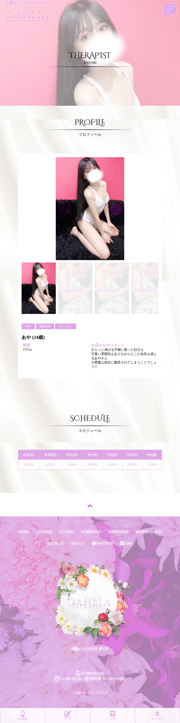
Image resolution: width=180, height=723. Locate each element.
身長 (26, 345)
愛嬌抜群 (45, 326)
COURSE (44, 531)
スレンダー (66, 326)
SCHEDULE (91, 531)
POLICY (78, 543)
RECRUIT (55, 543)
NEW (28, 326)
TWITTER (104, 543)
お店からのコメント (108, 345)
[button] (116, 209)
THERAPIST (118, 531)
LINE (128, 543)
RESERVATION (149, 531)
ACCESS (66, 531)
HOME (24, 531)
